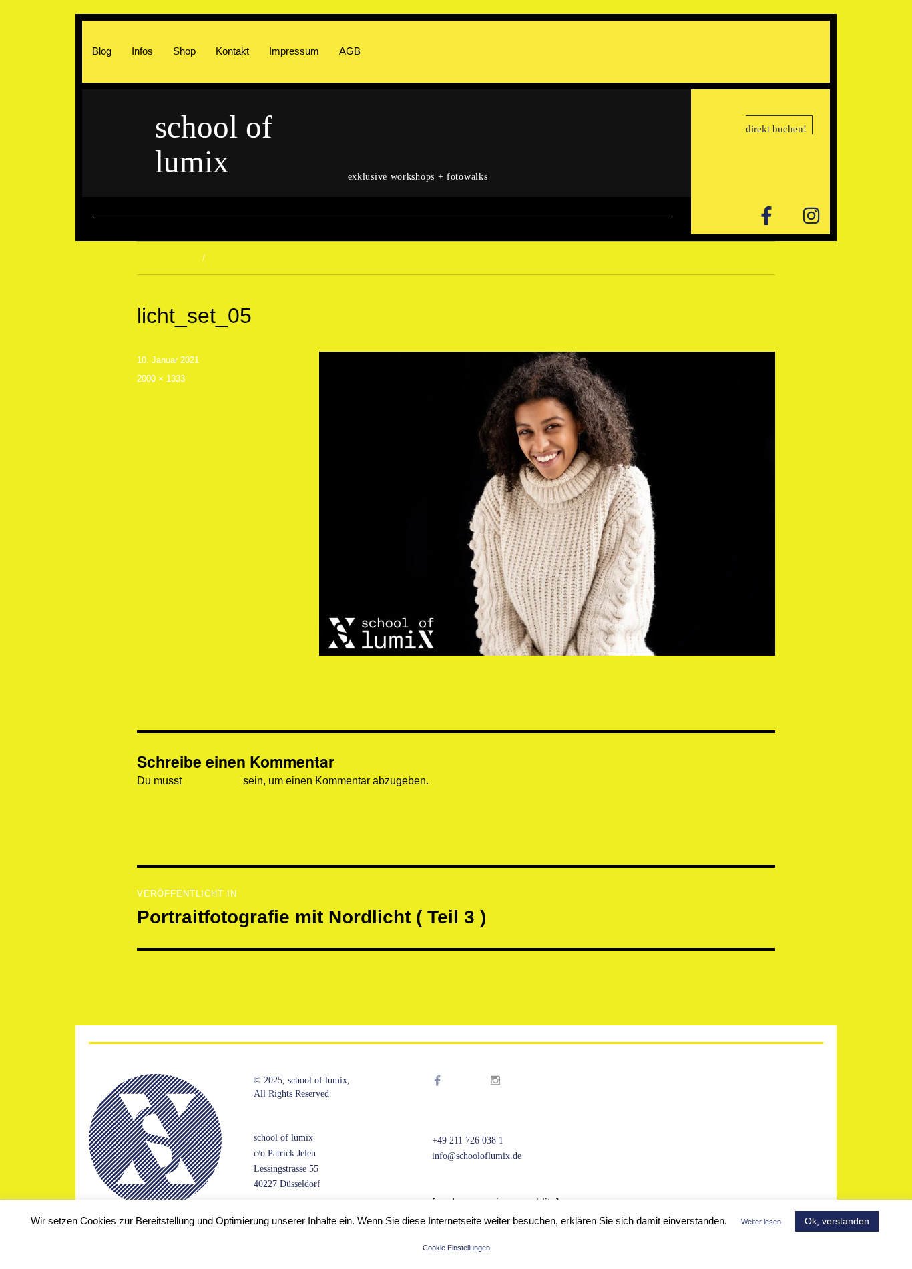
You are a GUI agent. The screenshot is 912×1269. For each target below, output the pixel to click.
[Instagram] (811, 215)
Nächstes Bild (237, 258)
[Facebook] (451, 1097)
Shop (184, 51)
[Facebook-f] (766, 215)
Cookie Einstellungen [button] (456, 1248)
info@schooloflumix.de (476, 1156)
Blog (101, 51)
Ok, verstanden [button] (837, 1221)
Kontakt (232, 51)
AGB (350, 51)
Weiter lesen (761, 1222)
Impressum (294, 51)
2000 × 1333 (161, 379)
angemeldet (212, 780)
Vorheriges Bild (166, 258)
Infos (142, 51)
